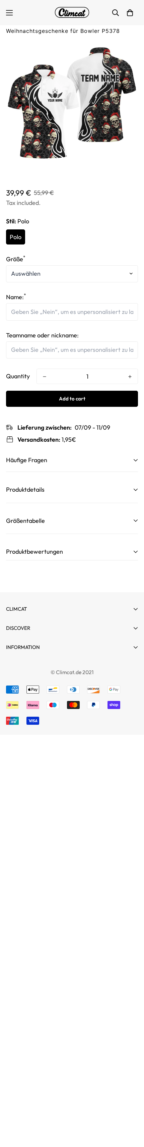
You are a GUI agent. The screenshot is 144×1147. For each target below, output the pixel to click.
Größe (15, 259)
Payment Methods (30, 677)
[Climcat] (72, 12)
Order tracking (26, 658)
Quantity (18, 376)
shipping (17, 738)
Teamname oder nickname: (42, 335)
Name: (16, 297)
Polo (15, 237)
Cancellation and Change (39, 665)
